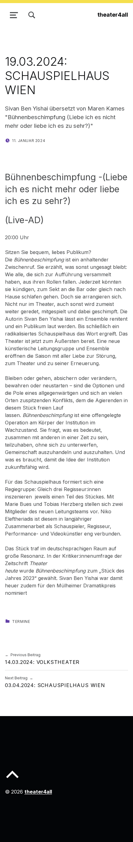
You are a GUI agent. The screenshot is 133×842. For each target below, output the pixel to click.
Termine (21, 621)
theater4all (112, 14)
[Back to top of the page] (12, 779)
